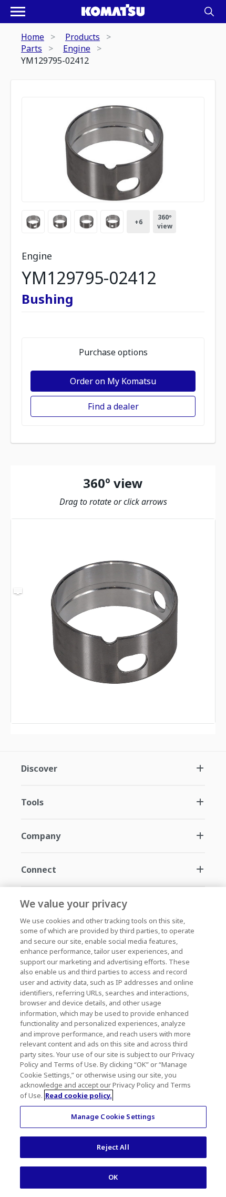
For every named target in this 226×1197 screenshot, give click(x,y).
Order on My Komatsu (113, 381)
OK (113, 1177)
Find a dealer (113, 406)
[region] (113, 621)
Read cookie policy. (78, 1095)
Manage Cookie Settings (113, 1116)
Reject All (113, 1147)
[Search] (209, 11)
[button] (113, 621)
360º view (164, 222)
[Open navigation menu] (18, 11)
